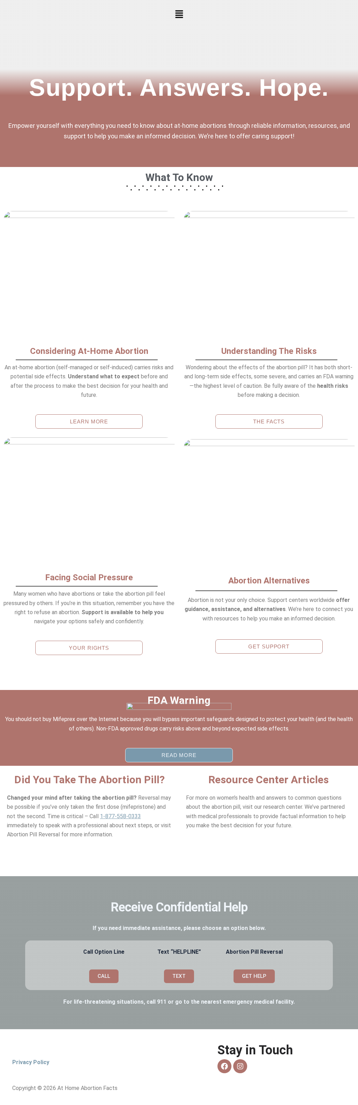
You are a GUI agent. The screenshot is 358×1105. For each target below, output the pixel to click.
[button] (179, 14)
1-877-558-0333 (120, 816)
